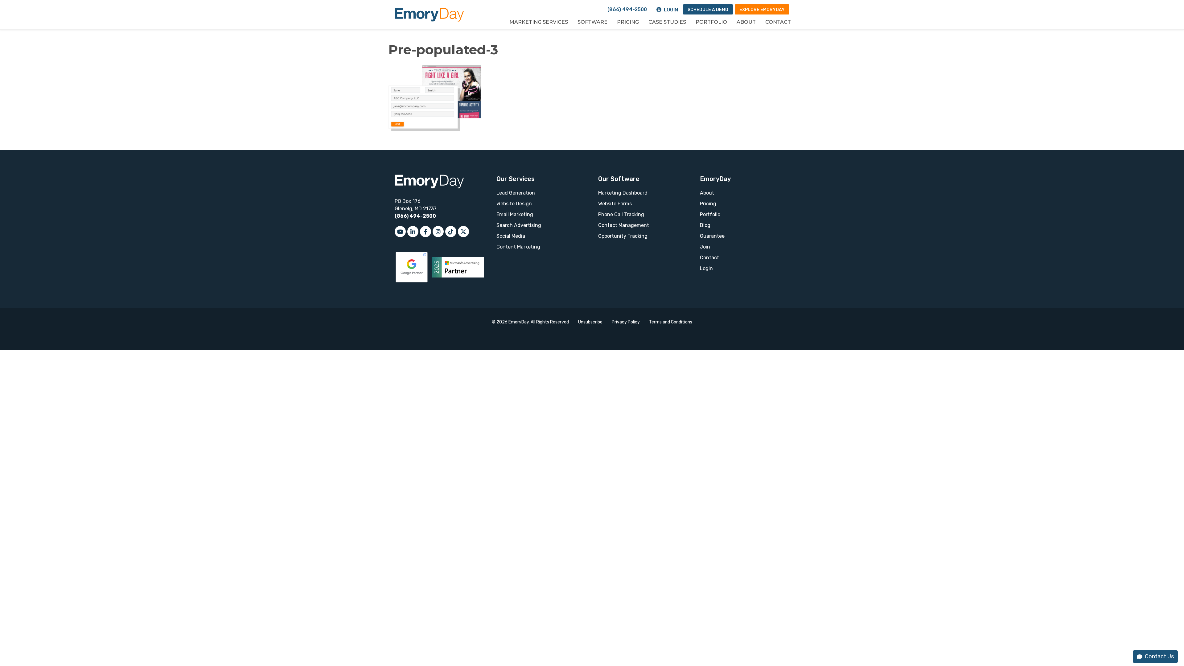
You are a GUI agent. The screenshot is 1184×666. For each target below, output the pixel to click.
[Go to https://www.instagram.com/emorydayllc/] (438, 231)
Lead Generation (515, 193)
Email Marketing (514, 214)
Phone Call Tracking (621, 214)
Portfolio (711, 22)
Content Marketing (518, 247)
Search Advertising (518, 225)
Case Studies (667, 22)
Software (592, 22)
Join (705, 247)
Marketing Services (538, 22)
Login (671, 10)
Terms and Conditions (670, 322)
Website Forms (615, 204)
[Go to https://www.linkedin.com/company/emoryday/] (412, 231)
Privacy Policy (626, 322)
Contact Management (623, 225)
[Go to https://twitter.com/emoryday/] (463, 231)
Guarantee (712, 236)
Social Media (510, 236)
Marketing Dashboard (623, 193)
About (746, 22)
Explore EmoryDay (762, 9)
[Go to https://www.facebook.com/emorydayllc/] (425, 231)
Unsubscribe (590, 322)
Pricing (628, 22)
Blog (705, 225)
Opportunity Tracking (623, 236)
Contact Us (1159, 656)
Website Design (514, 204)
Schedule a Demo (708, 9)
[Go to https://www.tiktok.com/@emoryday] (450, 231)
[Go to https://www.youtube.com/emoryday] (400, 231)
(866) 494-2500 (627, 9)
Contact (778, 22)
